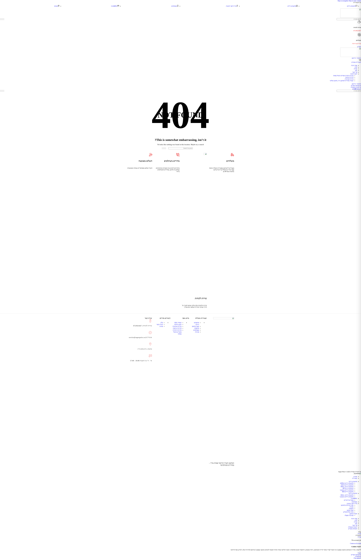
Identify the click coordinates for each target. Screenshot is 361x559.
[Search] (2, 19)
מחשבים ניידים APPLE (346, 483)
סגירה (359, 533)
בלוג (161, 322)
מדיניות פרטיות (349, 79)
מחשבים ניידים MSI (347, 491)
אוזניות (197, 332)
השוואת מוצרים (352, 529)
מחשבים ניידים (196, 323)
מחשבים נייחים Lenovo (346, 497)
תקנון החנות (178, 324)
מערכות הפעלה (349, 515)
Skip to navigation (343, 1)
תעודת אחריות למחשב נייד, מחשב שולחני (341, 80)
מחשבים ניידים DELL (347, 486)
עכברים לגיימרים (348, 500)
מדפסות (196, 328)
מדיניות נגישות (349, 77)
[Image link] (223, 318)
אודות (161, 326)
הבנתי (359, 553)
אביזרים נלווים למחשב (347, 505)
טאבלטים (196, 330)
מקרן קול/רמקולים (348, 512)
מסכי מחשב (195, 326)
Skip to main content (355, 1)
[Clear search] (5, 19)
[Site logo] (350, 17)
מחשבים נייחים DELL (347, 495)
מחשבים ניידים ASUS (347, 485)
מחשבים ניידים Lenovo (346, 490)
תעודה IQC (178, 322)
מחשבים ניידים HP (348, 488)
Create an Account (355, 543)
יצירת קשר (160, 324)
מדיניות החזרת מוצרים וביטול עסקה (343, 75)
